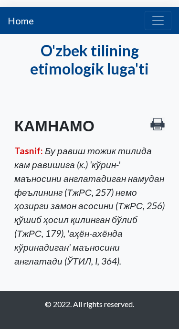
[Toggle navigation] (158, 20)
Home (21, 20)
